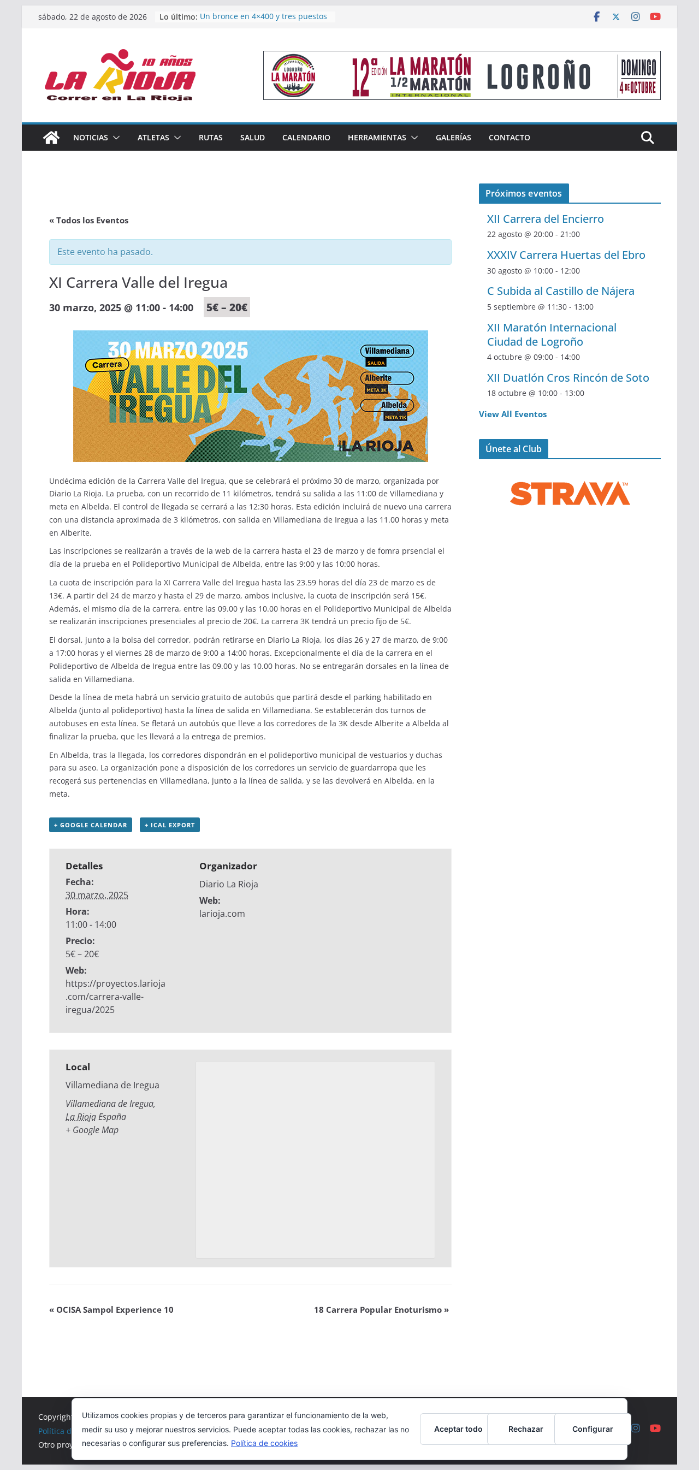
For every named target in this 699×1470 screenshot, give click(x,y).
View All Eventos (513, 413)
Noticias (90, 137)
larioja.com (222, 914)
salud (252, 137)
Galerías (453, 137)
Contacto (509, 137)
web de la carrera (246, 551)
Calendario (306, 137)
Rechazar (525, 1428)
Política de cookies (264, 1443)
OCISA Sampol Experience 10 (111, 1309)
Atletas (153, 137)
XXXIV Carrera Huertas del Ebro (566, 254)
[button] (114, 137)
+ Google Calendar (90, 825)
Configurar (592, 1428)
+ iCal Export (170, 825)
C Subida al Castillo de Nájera (561, 290)
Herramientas (377, 137)
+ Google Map (92, 1130)
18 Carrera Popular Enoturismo (381, 1309)
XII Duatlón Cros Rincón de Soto (568, 377)
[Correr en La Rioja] (51, 138)
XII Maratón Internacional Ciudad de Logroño (552, 334)
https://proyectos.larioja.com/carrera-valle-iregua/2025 (115, 996)
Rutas (211, 137)
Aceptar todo (458, 1428)
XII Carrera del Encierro (545, 218)
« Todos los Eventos (88, 220)
